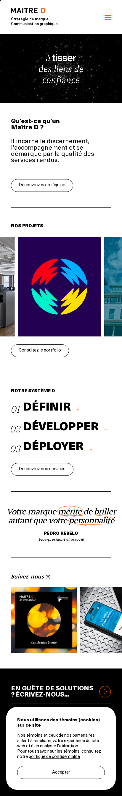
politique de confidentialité (54, 757)
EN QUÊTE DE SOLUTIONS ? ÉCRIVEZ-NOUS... (52, 692)
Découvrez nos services (42, 469)
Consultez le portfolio (40, 350)
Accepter (61, 772)
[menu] (108, 17)
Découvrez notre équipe (42, 185)
